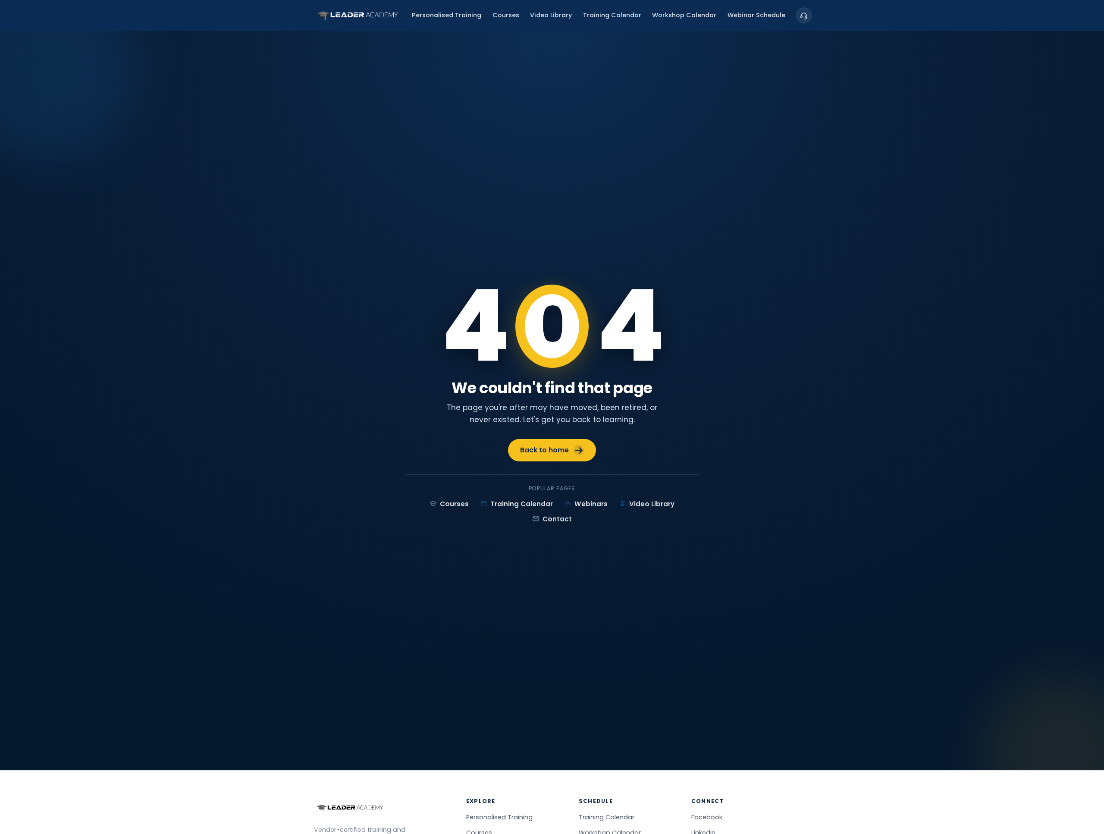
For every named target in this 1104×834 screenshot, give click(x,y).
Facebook (706, 817)
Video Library (551, 15)
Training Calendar (612, 15)
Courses (505, 15)
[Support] (804, 15)
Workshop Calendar (684, 15)
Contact (557, 519)
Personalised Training (446, 15)
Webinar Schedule (756, 15)
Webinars (591, 503)
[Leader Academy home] (357, 15)
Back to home (544, 450)
